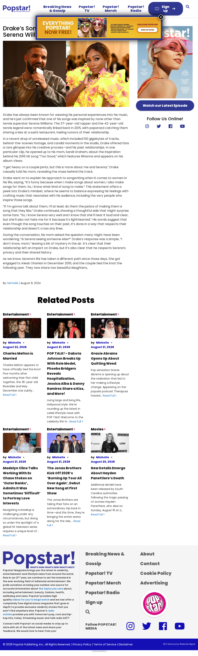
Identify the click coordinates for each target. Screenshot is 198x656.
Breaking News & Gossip (57, 8)
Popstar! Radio (136, 8)
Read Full (9, 395)
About (147, 554)
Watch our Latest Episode (165, 105)
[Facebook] (170, 126)
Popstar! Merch (111, 8)
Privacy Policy (82, 644)
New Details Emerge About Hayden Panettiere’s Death (108, 473)
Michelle (12, 283)
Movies (97, 429)
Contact (150, 563)
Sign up (165, 9)
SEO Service (169, 644)
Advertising (154, 583)
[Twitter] (159, 126)
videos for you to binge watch (30, 599)
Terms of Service (104, 644)
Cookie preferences (99, 651)
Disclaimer (126, 644)
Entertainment (16, 314)
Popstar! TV (87, 8)
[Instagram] (149, 126)
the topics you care (51, 588)
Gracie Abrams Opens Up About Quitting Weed (105, 358)
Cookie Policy (156, 573)
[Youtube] (180, 126)
